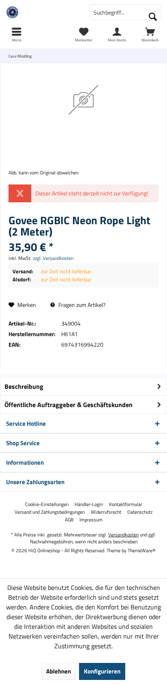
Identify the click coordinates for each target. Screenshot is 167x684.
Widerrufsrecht (106, 512)
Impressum (91, 520)
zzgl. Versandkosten (53, 258)
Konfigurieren (102, 671)
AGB (69, 520)
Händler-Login (89, 504)
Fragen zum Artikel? (81, 304)
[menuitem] (150, 34)
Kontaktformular (125, 504)
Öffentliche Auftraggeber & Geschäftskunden (68, 405)
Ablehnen (58, 671)
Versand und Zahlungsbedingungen (50, 512)
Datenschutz (139, 512)
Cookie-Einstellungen (47, 504)
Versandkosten (123, 534)
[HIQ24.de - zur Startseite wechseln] (41, 12)
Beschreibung (23, 386)
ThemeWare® (142, 550)
